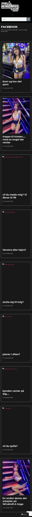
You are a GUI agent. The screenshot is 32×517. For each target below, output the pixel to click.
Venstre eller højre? (14, 249)
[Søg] (28, 19)
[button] (12, 14)
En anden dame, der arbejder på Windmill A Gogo (15, 501)
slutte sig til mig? (13, 302)
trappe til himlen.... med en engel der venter (14, 139)
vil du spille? (10, 446)
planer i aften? (11, 354)
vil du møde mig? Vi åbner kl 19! (15, 196)
